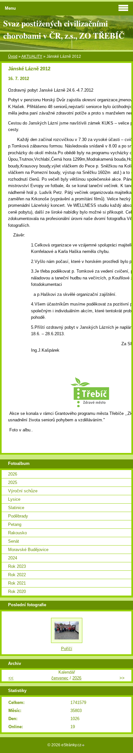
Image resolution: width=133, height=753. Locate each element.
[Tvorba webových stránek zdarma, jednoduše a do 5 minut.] (83, 745)
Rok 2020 (17, 591)
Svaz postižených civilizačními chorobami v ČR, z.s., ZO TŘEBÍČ (63, 29)
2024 (12, 558)
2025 (12, 482)
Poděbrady (18, 516)
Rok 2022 (17, 574)
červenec (59, 678)
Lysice (14, 499)
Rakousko (17, 532)
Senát (13, 541)
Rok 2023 (17, 566)
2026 (12, 474)
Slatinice (16, 507)
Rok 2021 (17, 583)
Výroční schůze (22, 490)
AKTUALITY (31, 56)
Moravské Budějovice (28, 549)
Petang (14, 524)
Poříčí (66, 648)
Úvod (12, 56)
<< (11, 678)
